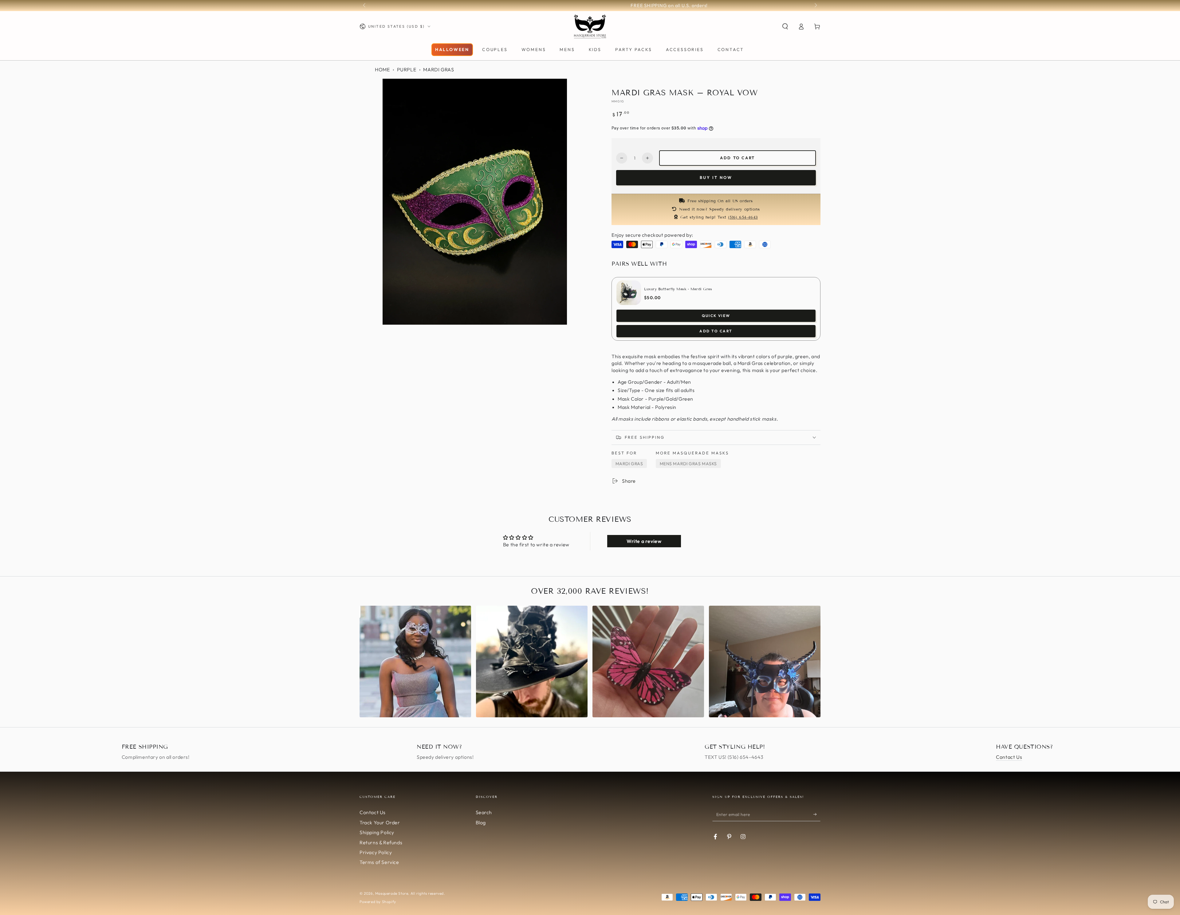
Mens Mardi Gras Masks (688, 463)
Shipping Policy (377, 832)
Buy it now (716, 177)
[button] (785, 26)
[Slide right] (815, 5)
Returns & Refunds (381, 842)
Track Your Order (380, 822)
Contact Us (1009, 757)
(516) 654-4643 (742, 217)
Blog (481, 822)
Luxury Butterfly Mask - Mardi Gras (678, 289)
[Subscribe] (816, 814)
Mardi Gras (438, 69)
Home (382, 69)
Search (484, 812)
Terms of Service (379, 862)
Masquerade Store (391, 893)
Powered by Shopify (378, 901)
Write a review (644, 541)
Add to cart (737, 157)
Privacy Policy (376, 852)
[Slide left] (365, 5)
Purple (406, 69)
